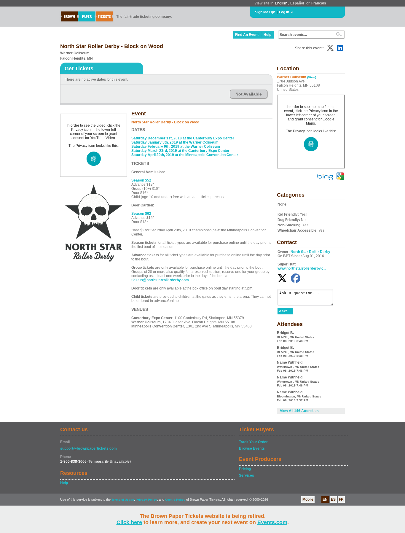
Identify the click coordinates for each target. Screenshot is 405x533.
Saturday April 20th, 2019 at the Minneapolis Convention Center (184, 155)
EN (325, 499)
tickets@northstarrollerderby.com (160, 280)
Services (246, 475)
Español (297, 3)
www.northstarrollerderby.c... (302, 268)
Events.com (272, 522)
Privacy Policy (146, 499)
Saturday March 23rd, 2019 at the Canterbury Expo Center (180, 151)
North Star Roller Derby (310, 252)
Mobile (307, 499)
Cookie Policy (175, 499)
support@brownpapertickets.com (88, 448)
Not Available (248, 94)
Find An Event (247, 35)
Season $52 (141, 180)
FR (341, 499)
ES (333, 499)
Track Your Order (253, 442)
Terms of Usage (122, 499)
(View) (311, 77)
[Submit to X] (330, 48)
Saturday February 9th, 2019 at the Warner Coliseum (175, 146)
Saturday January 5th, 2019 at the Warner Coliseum (175, 142)
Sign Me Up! (265, 12)
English (281, 3)
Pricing (245, 469)
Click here (129, 522)
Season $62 (141, 213)
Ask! (283, 311)
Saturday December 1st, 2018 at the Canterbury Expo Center (182, 138)
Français (318, 3)
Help (267, 35)
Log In (284, 12)
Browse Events (252, 448)
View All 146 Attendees (299, 411)
